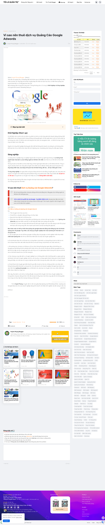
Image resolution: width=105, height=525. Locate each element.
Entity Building (77, 330)
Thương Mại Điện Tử (79, 411)
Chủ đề (78, 39)
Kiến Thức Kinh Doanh (79, 352)
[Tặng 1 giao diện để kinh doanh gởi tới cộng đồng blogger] (77, 164)
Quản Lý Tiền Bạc (78, 379)
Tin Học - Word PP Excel (80, 417)
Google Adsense (94, 336)
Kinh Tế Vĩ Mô (77, 349)
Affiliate (76, 290)
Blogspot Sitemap (87, 309)
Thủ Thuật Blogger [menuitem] (51, 2)
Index (83, 512)
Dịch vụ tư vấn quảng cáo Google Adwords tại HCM (11, 399)
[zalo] (103, 521)
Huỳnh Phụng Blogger (17, 331)
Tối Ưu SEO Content (94, 428)
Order (98, 39)
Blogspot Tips (88, 311)
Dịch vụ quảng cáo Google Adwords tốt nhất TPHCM (11, 361)
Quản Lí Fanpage (88, 376)
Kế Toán (97, 357)
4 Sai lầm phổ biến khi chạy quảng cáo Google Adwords (10, 381)
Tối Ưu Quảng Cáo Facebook (81, 428)
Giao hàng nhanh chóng (88, 503)
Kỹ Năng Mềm (77, 360)
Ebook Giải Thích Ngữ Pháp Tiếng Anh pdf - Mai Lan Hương (91, 157)
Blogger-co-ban (78, 306)
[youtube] (80, 190)
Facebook (85, 330)
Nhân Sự (94, 368)
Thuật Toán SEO (78, 409)
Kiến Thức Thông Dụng (79, 355)
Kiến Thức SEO (90, 352)
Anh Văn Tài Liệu (78, 303)
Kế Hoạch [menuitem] (70, 2)
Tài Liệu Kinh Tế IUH (79, 422)
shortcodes (84, 509)
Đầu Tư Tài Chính (78, 436)
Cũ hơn (67, 463)
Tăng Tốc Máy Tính (79, 425)
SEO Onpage (85, 392)
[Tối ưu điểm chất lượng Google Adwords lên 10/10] (45, 374)
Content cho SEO (89, 319)
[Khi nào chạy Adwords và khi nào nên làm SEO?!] (28, 354)
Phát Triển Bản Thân (82, 371)
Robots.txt (76, 387)
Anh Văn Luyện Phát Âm (80, 295)
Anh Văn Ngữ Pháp (78, 301)
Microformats (77, 368)
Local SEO (76, 363)
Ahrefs (81, 290)
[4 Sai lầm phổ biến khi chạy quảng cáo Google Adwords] (11, 374)
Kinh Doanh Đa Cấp (79, 347)
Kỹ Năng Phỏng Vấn (88, 360)
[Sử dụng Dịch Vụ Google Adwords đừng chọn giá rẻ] (28, 374)
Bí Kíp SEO (76, 317)
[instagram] (93, 190)
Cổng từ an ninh (86, 497)
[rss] (18, 507)
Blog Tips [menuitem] (79, 2)
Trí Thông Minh (92, 419)
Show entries (78, 35)
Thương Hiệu (95, 409)
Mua (98, 41)
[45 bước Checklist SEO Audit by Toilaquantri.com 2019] (80, 202)
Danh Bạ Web (91, 322)
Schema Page (85, 516)
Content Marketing (78, 319)
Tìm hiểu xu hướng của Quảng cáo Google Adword (22, 209)
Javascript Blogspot (85, 344)
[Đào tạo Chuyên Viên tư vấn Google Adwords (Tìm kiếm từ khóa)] (62, 374)
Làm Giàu (83, 363)
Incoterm (76, 344)
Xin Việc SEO (77, 433)
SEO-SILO (76, 395)
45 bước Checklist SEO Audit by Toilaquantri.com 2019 (80, 208)
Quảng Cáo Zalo (91, 382)
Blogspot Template (78, 311)
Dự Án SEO (84, 328)
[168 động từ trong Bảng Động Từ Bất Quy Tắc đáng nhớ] (77, 176)
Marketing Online (83, 365)
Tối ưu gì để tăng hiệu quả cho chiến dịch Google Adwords (44, 361)
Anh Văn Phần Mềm (90, 301)
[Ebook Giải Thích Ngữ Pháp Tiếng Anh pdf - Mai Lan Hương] (77, 158)
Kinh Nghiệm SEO (90, 347)
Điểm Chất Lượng (86, 433)
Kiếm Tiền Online (87, 349)
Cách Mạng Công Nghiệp (80, 322)
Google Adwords (12, 31)
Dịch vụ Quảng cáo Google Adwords (36, 188)
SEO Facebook (77, 390)
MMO (75, 365)
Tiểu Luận (90, 417)
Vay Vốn (88, 430)
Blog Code (99, 522)
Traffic (85, 419)
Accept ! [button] (6, 521)
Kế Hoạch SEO (89, 357)
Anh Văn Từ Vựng (88, 303)
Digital (75, 325)
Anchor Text (87, 290)
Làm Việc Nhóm (91, 363)
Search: (75, 37)
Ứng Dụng (86, 436)
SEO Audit (83, 387)
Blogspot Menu (77, 309)
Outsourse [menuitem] (87, 2)
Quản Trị (87, 379)
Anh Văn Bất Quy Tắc (79, 292)
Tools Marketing (78, 419)
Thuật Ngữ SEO (77, 406)
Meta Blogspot (92, 365)
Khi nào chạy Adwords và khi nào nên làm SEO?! (28, 360)
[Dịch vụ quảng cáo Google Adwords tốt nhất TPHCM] (11, 354)
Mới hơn (6, 463)
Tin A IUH (94, 414)
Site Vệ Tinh (95, 398)
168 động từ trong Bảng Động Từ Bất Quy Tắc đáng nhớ (90, 175)
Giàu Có (76, 336)
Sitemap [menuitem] (62, 2)
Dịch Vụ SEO (77, 328)
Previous (86, 72)
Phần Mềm (83, 374)
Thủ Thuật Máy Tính (90, 411)
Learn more (19, 517)
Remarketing (90, 384)
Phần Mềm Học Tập (92, 374)
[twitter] (93, 187)
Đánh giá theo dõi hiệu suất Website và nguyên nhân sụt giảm (93, 223)
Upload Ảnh (29, 436)
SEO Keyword (94, 390)
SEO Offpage (77, 392)
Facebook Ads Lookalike (80, 333)
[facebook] (80, 187)
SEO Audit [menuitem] (39, 2)
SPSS (89, 395)
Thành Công (87, 409)
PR (75, 371)
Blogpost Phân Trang (89, 306)
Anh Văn (95, 290)
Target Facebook (92, 401)
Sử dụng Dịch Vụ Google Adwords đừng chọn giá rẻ (28, 381)
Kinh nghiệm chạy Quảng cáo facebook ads (90, 169)
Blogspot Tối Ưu (78, 314)
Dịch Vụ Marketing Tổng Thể (86, 325)
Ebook (90, 328)
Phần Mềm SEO (78, 376)
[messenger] (103, 518)
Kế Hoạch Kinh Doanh (92, 355)
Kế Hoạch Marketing (79, 357)
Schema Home (85, 514)
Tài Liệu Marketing (90, 422)
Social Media (77, 401)
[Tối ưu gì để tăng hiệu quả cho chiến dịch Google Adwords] (45, 354)
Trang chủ (5, 31)
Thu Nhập (90, 403)
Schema (94, 395)
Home (88, 522)
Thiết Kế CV (83, 403)
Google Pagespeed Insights (80, 341)
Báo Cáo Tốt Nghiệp (88, 314)
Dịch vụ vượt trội (86, 501)
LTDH (96, 360)
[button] (96, 2)
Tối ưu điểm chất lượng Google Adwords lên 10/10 (44, 381)
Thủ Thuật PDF (77, 414)
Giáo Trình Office (84, 336)
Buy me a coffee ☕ (60, 509)
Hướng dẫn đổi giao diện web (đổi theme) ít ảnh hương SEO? (93, 208)
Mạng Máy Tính (86, 368)
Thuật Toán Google (87, 406)
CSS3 (82, 317)
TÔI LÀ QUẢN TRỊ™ (11, 2)
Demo (93, 39)
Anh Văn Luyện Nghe (91, 292)
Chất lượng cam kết (87, 499)
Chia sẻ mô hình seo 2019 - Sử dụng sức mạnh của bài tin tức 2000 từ (80, 223)
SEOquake (83, 395)
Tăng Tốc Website (90, 425)
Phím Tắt (76, 374)
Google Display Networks (90, 338)
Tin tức (23, 322)
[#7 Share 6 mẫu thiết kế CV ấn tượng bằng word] (87, 143)
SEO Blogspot (91, 387)
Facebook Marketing (93, 333)
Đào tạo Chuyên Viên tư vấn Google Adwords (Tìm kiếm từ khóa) (61, 381)
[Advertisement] (52, 18)
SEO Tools (93, 392)
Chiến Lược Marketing (91, 317)
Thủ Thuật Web (86, 414)
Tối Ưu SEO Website (79, 430)
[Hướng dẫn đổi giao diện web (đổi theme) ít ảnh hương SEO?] (94, 202)
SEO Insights (86, 390)
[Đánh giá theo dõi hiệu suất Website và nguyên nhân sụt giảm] (94, 217)
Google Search (92, 341)
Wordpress (94, 430)
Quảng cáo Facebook (79, 384)
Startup (84, 401)
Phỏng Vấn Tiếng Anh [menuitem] (27, 2)
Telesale (76, 403)
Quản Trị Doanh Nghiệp (79, 382)
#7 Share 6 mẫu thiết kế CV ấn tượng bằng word (86, 154)
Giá (87, 39)
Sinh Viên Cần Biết (86, 398)
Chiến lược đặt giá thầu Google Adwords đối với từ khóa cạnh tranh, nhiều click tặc (62, 362)
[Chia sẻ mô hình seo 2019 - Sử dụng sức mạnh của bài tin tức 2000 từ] (80, 217)
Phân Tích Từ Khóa (93, 371)
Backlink (97, 303)
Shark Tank (77, 398)
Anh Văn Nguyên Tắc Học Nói (81, 298)
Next (98, 72)
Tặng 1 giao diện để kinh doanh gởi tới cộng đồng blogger (91, 163)
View (93, 41)
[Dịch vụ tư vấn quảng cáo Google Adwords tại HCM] (11, 392)
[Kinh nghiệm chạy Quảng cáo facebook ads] (77, 170)
